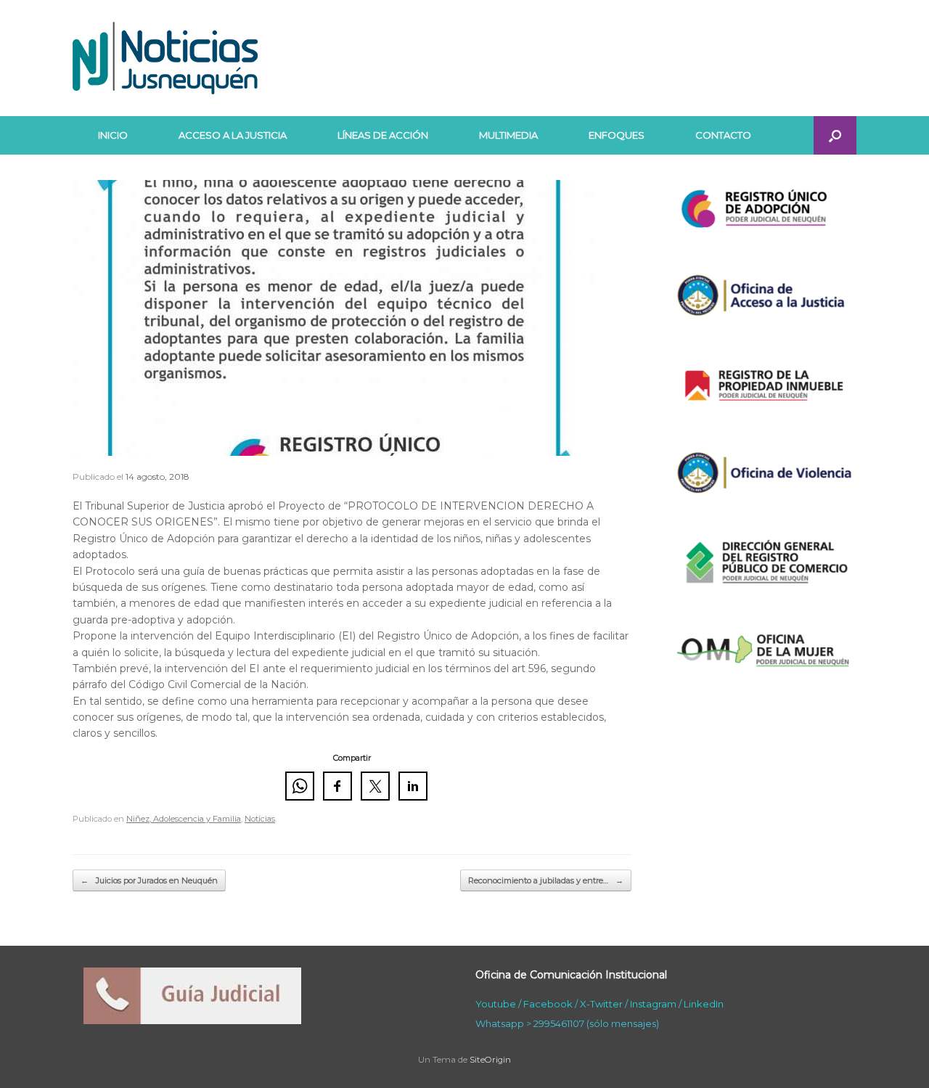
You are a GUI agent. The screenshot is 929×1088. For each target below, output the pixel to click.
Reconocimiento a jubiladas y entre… (545, 880)
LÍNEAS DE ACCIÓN (382, 135)
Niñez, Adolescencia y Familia (183, 819)
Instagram (653, 1004)
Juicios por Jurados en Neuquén (149, 880)
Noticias (260, 819)
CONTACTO (723, 135)
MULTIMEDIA (508, 135)
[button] (835, 135)
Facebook (548, 1004)
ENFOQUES (616, 135)
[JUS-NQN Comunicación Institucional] (165, 58)
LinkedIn (704, 1004)
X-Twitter (601, 1004)
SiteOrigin (490, 1060)
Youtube (495, 1004)
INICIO (113, 135)
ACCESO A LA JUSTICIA (233, 135)
